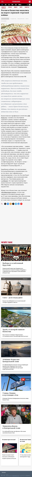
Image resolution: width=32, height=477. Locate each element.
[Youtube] (21, 204)
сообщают (4, 181)
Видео (15, 7)
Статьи (10, 7)
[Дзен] (13, 204)
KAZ (2, 4)
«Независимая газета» (8, 192)
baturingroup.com (16, 475)
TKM (12, 4)
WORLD (19, 4)
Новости (3, 7)
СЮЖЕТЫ (27, 7)
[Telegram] (16, 204)
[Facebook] (19, 204)
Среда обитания (20, 18)
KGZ (5, 4)
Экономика (3, 21)
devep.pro (28, 475)
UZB (16, 4)
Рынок (27, 18)
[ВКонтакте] (8, 204)
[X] (5, 204)
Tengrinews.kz (22, 67)
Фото (21, 7)
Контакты (4, 472)
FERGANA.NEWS (16, 2)
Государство (13, 18)
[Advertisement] (16, 224)
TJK (9, 4)
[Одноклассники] (11, 204)
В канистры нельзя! (8, 439)
